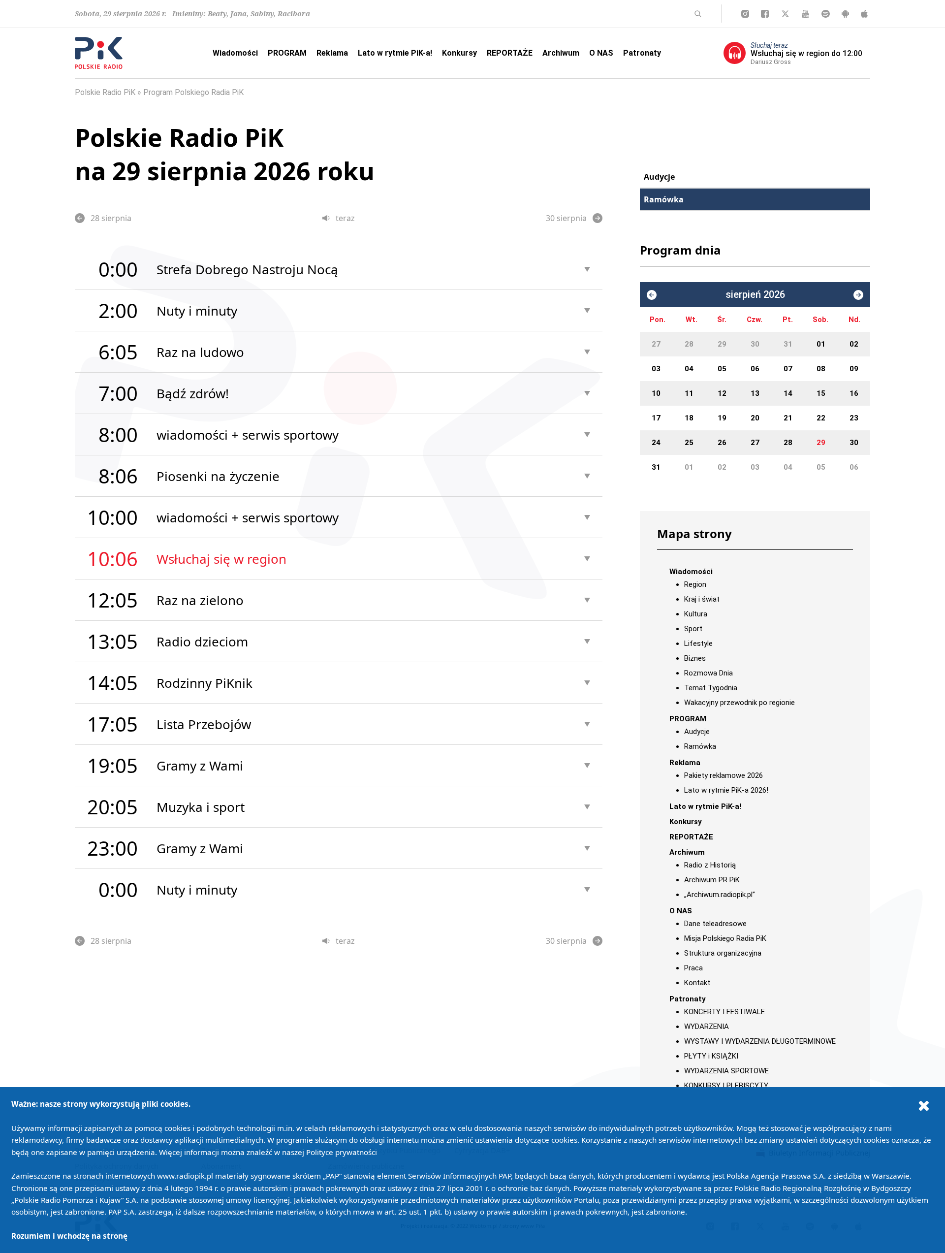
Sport (693, 628)
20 (755, 418)
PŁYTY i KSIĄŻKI (711, 1056)
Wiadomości (235, 53)
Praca (693, 968)
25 (689, 442)
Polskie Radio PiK (105, 92)
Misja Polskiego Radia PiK (725, 938)
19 (722, 418)
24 (656, 442)
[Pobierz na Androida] (845, 14)
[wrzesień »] (858, 295)
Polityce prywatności (341, 1152)
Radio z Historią (710, 865)
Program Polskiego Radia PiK (193, 92)
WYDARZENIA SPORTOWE (726, 1070)
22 (821, 418)
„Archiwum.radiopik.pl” (719, 894)
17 (656, 418)
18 (689, 418)
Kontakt (697, 982)
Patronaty (642, 53)
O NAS (601, 53)
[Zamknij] (924, 1105)
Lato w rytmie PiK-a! (395, 53)
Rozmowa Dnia (708, 673)
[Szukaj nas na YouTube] (805, 14)
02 (854, 344)
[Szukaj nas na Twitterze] (785, 14)
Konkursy (459, 53)
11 (689, 393)
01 (821, 344)
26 (722, 442)
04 (689, 368)
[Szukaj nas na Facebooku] (765, 14)
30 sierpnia (566, 218)
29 (722, 344)
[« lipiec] (652, 295)
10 (656, 393)
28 (689, 344)
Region (695, 584)
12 (722, 393)
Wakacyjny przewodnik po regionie (739, 702)
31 (788, 344)
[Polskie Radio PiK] (99, 53)
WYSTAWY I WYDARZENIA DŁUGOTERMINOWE (760, 1041)
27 (656, 344)
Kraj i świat (702, 599)
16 (854, 393)
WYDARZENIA (706, 1026)
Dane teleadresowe (715, 923)
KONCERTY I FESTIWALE (724, 1011)
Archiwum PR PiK (712, 879)
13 (755, 393)
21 (788, 418)
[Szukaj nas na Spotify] (825, 14)
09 (854, 368)
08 (821, 368)
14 (788, 393)
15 (821, 393)
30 (755, 344)
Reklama (332, 53)
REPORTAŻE (510, 53)
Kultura (695, 614)
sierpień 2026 (755, 294)
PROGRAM (287, 53)
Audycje (659, 176)
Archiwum (560, 53)
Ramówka (664, 199)
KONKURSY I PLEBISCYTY (726, 1085)
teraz (345, 218)
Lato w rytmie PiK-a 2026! (726, 790)
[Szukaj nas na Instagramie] (745, 14)
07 (788, 368)
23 (854, 418)
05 (722, 368)
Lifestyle (698, 643)
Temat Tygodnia (710, 687)
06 (755, 368)
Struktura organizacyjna (722, 953)
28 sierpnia (111, 218)
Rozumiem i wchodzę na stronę (69, 1236)
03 (656, 368)
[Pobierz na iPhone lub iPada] (864, 14)
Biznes (695, 658)
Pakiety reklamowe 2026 (723, 775)
